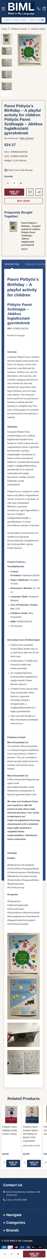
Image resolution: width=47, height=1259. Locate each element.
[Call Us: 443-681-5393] (39, 8)
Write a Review (27, 138)
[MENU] (3, 8)
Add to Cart (14, 192)
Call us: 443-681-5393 (16, 1200)
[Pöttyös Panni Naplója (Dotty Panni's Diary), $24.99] (11, 1115)
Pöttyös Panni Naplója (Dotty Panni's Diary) (9, 1130)
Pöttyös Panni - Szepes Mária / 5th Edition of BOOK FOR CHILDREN (31, 1134)
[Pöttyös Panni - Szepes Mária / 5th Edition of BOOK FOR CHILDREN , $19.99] (32, 1115)
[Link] (21, 9)
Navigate (14, 1215)
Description (12, 264)
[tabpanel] (11, 1137)
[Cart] (44, 8)
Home (4, 29)
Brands (12, 1230)
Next (9, 94)
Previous (4, 94)
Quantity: (8, 176)
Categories (15, 1223)
